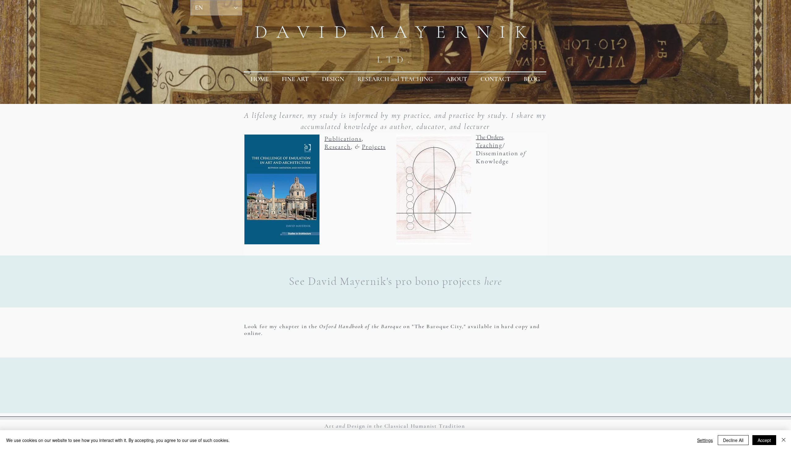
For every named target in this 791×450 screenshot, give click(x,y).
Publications (343, 139)
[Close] (783, 440)
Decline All (733, 440)
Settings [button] (705, 440)
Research (337, 147)
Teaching (489, 145)
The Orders (489, 137)
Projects (374, 147)
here (493, 281)
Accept (764, 440)
